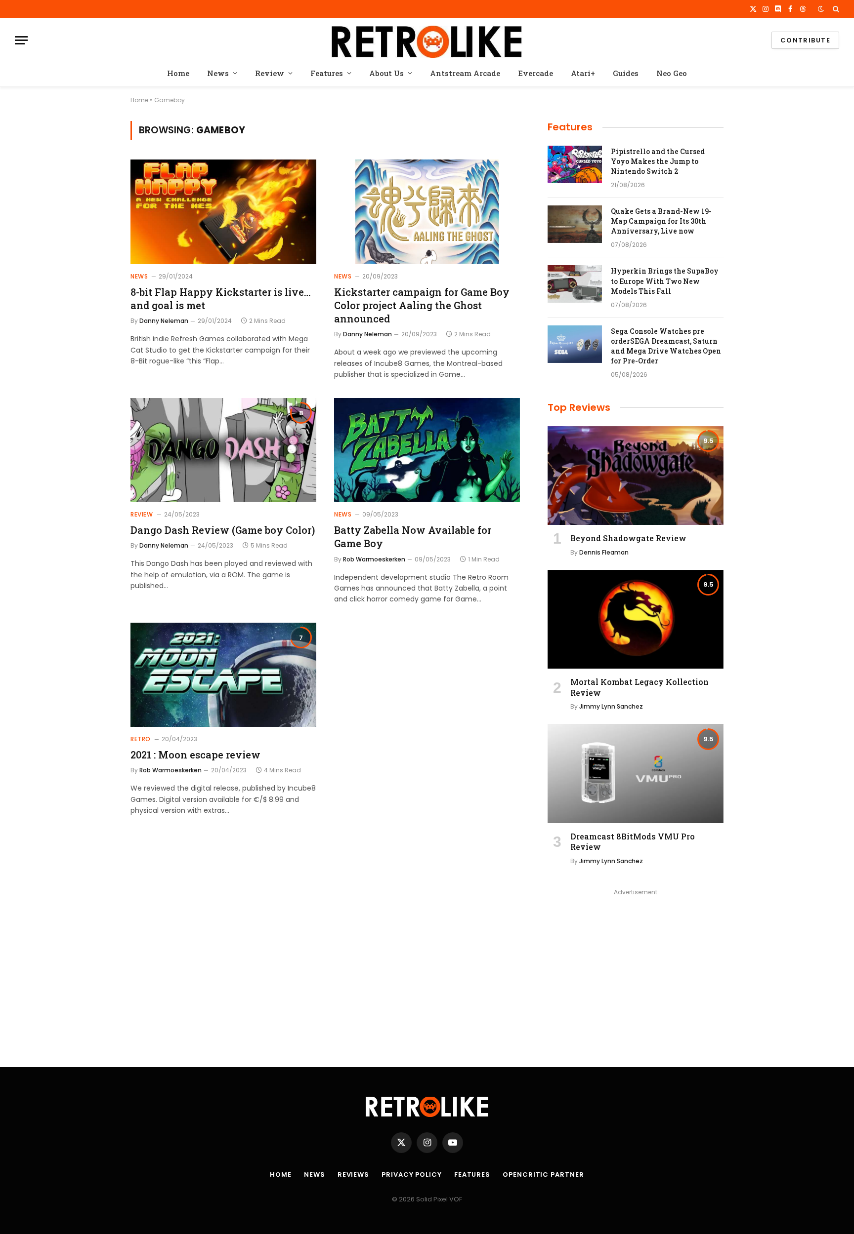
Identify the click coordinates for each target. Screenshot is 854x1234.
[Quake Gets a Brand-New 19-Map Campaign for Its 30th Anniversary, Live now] (575, 224)
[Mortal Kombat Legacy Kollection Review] (636, 619)
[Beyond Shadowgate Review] (636, 475)
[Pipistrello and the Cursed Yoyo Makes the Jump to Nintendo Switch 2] (575, 164)
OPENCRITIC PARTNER (543, 1174)
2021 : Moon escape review (195, 754)
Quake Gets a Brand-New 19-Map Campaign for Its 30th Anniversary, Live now (661, 221)
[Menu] (21, 40)
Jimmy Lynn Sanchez (611, 706)
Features (326, 73)
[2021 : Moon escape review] (223, 675)
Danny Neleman (163, 321)
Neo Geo (671, 73)
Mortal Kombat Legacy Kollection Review (639, 687)
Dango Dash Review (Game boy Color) (222, 529)
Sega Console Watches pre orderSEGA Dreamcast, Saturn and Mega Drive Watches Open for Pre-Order (666, 345)
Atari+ (583, 73)
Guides (626, 73)
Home (178, 73)
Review (269, 73)
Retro (140, 739)
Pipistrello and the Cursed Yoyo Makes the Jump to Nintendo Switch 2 (658, 161)
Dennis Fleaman (604, 552)
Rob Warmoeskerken (374, 559)
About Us (386, 73)
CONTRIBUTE (805, 40)
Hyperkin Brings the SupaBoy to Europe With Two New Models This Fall (665, 280)
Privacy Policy (412, 1174)
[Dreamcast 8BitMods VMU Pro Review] (636, 773)
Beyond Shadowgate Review (628, 538)
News (218, 73)
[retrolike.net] (426, 40)
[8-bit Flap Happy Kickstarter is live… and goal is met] (223, 211)
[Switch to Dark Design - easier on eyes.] (820, 8)
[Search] (835, 9)
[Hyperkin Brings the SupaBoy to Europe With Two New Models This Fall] (575, 284)
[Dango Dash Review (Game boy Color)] (223, 450)
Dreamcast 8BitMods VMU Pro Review (632, 841)
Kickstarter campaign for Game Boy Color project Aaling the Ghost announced (422, 305)
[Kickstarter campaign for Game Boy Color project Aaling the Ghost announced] (427, 211)
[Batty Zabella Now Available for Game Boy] (427, 450)
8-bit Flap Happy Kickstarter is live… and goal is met (220, 298)
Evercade (535, 73)
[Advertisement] (636, 968)
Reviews (353, 1174)
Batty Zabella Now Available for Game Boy (412, 536)
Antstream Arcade (465, 73)
